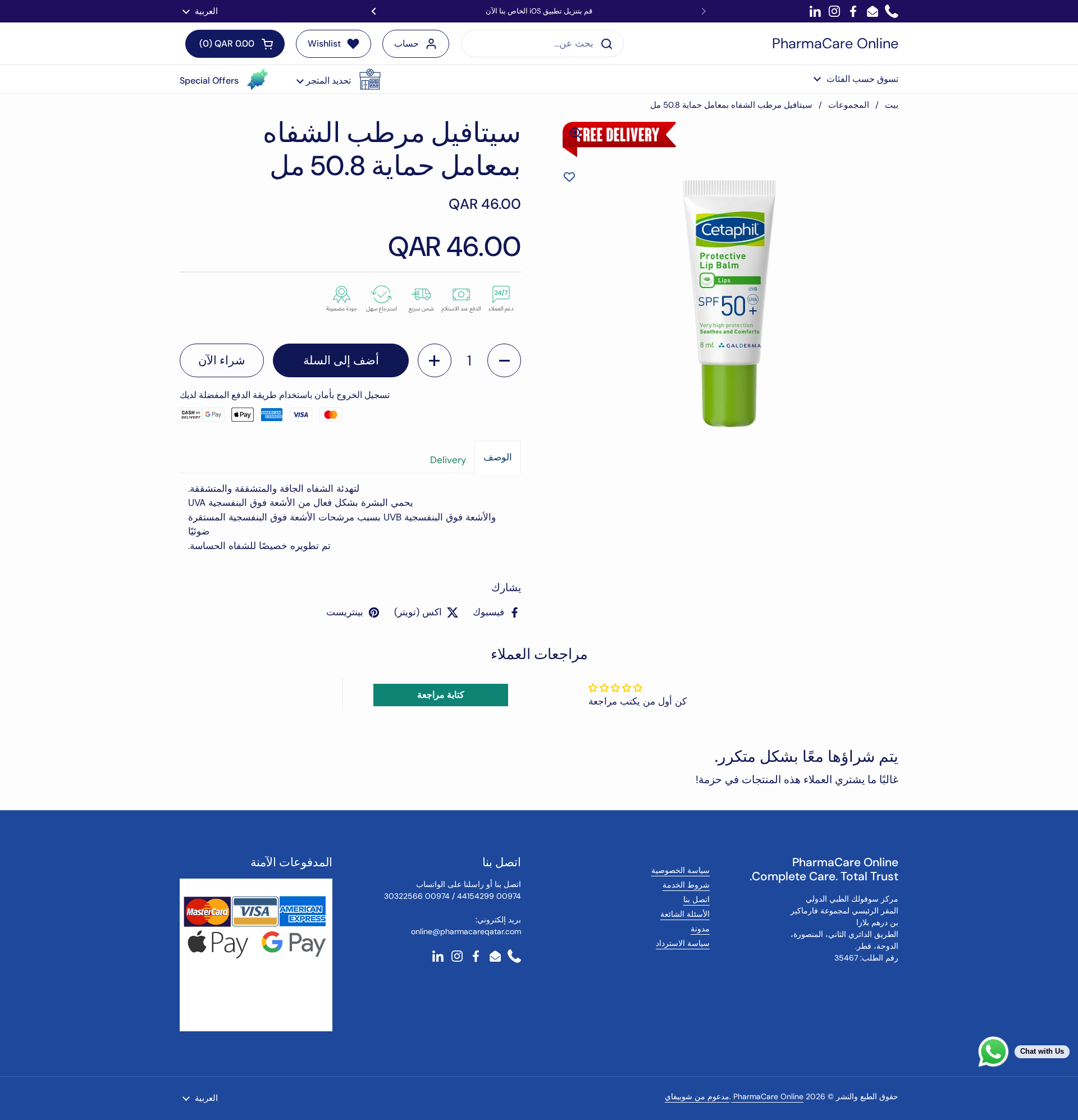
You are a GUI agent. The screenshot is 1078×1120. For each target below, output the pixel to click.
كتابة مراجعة (440, 695)
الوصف (497, 457)
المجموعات (848, 105)
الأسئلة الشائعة (685, 914)
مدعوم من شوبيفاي (697, 1096)
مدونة (700, 929)
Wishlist (324, 43)
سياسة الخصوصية (680, 870)
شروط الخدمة (686, 885)
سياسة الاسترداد (683, 943)
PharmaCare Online (835, 43)
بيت (891, 105)
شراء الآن (221, 360)
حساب (406, 43)
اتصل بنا (696, 899)
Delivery (448, 460)
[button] (338, 79)
